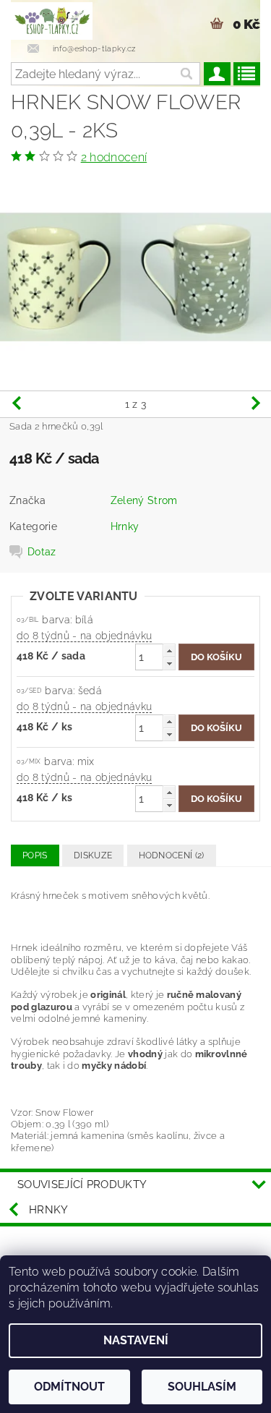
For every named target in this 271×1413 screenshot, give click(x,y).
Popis (35, 855)
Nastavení (135, 1340)
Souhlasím (202, 1386)
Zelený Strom (144, 500)
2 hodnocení (114, 157)
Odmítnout (69, 1386)
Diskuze (93, 855)
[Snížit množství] (169, 663)
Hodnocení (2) (172, 855)
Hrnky (125, 526)
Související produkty (82, 1184)
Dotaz (41, 552)
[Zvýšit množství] (169, 650)
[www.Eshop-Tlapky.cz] (52, 19)
